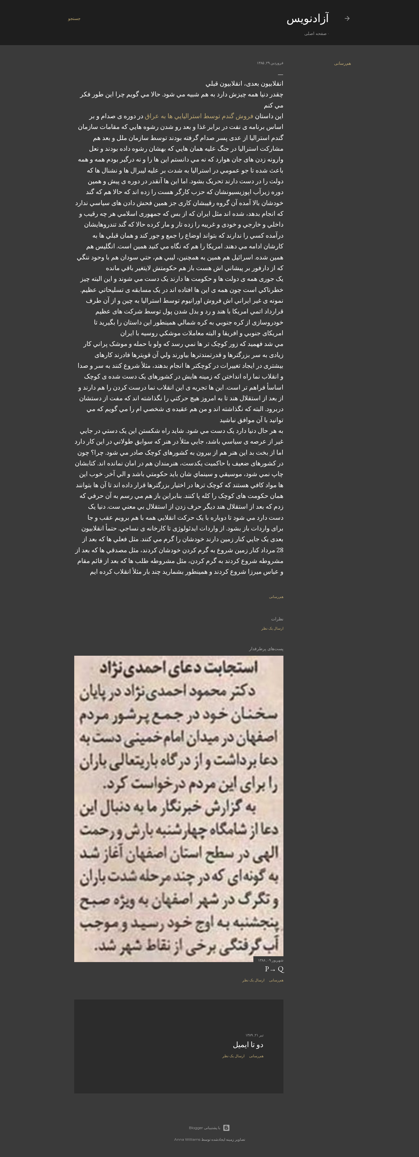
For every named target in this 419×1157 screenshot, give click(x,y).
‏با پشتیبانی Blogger (204, 1127)
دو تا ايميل (248, 1044)
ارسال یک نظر (272, 628)
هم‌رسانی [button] (342, 63)
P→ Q (274, 968)
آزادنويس (307, 18)
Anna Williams (187, 1139)
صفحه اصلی (315, 33)
